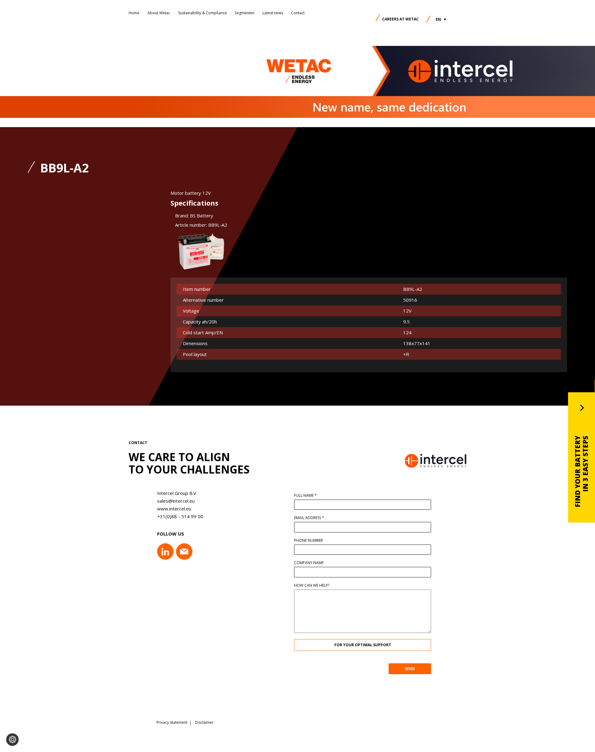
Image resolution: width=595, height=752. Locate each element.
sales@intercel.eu (176, 501)
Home (134, 13)
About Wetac (159, 13)
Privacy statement (171, 722)
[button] (441, 19)
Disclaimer (204, 722)
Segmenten (244, 13)
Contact (298, 13)
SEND (410, 668)
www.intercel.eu (174, 508)
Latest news (272, 13)
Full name (305, 495)
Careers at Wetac (400, 19)
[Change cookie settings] (12, 739)
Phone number (308, 540)
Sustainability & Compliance (202, 13)
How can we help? (311, 585)
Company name (309, 563)
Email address (309, 518)
